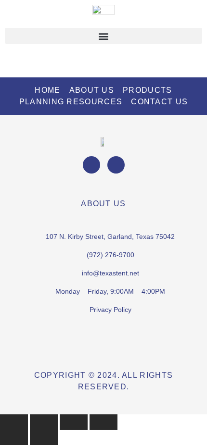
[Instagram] (116, 165)
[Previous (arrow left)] (14, 437)
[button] (103, 36)
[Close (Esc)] (103, 422)
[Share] (74, 422)
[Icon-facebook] (91, 165)
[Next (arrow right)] (44, 437)
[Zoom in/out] (14, 422)
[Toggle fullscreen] (44, 422)
